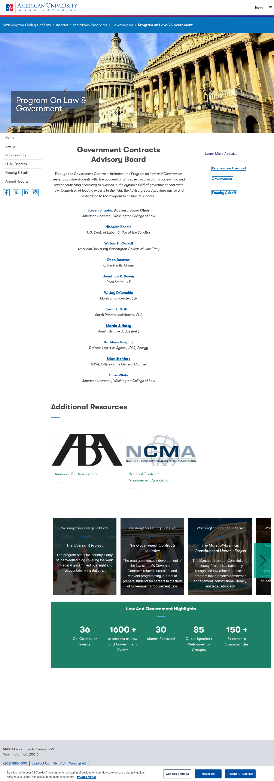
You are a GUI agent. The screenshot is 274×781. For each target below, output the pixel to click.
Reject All (208, 773)
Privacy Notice (86, 776)
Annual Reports (16, 181)
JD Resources (15, 155)
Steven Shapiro (100, 210)
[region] (137, 773)
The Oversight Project (84, 545)
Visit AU (59, 763)
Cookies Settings (177, 773)
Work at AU (77, 763)
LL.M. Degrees (16, 164)
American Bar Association (76, 474)
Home (9, 138)
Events (10, 146)
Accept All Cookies (240, 773)
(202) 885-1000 (15, 763)
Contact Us (40, 763)
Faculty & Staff (16, 173)
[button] (262, 560)
